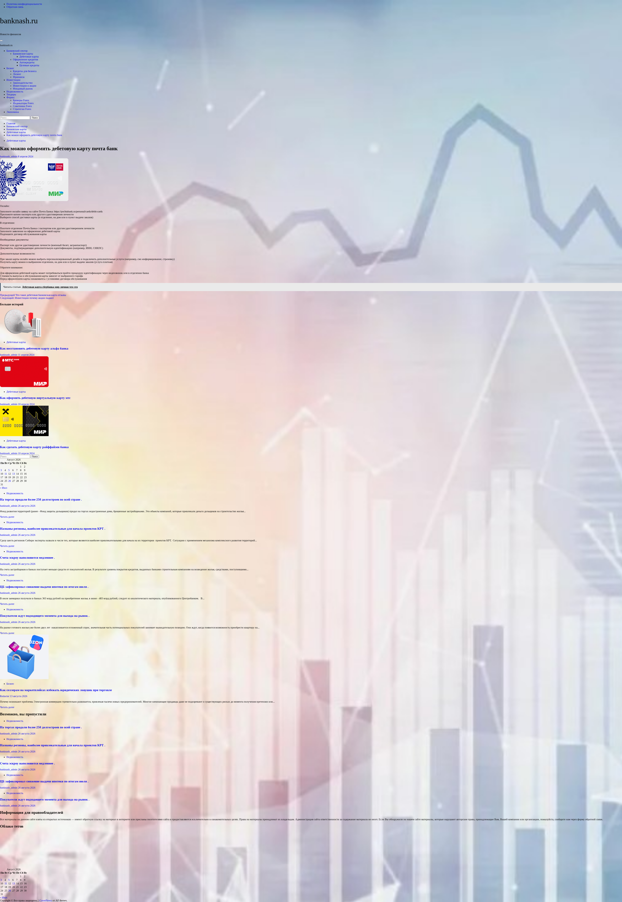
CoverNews (46, 900)
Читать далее (7, 516)
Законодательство (23, 82)
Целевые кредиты (29, 65)
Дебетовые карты (29, 56)
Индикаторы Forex (23, 103)
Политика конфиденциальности (24, 4)
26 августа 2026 (26, 505)
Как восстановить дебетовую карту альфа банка (34, 348)
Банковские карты (23, 53)
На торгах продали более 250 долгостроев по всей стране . (41, 499)
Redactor (5, 696)
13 (13, 473)
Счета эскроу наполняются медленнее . (27, 557)
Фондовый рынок (23, 88)
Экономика (12, 112)
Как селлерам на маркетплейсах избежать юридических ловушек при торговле (56, 690)
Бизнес (10, 68)
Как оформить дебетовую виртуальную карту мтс (35, 398)
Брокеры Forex (21, 100)
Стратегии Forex (22, 109)
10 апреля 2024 (26, 404)
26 (9, 480)
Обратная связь (14, 7)
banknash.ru (19, 20)
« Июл (3, 487)
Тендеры (11, 94)
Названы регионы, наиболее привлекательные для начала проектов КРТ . (52, 528)
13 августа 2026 (18, 696)
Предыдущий (33, 295)
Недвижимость (14, 91)
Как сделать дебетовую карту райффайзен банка (34, 447)
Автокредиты (27, 62)
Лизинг (17, 74)
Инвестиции (13, 80)
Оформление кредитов (25, 59)
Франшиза (18, 77)
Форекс (10, 97)
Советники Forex (22, 106)
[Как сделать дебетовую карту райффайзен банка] (24, 435)
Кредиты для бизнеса (24, 71)
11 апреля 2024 (26, 354)
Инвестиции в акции (24, 85)
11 (6, 473)
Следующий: (27, 298)
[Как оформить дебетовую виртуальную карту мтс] (24, 386)
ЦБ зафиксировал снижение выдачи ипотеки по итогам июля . (44, 586)
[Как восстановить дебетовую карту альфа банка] (24, 336)
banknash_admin (9, 156)
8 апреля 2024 (25, 156)
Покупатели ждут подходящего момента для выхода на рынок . (44, 615)
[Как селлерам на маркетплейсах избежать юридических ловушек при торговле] (24, 678)
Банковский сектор (17, 50)
